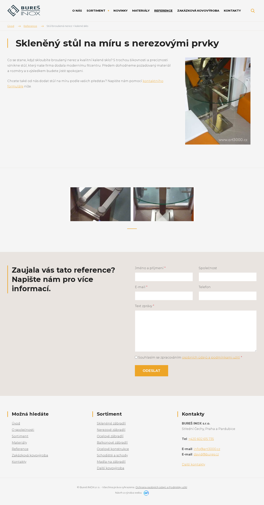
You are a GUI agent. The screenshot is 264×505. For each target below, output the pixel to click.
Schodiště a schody (112, 455)
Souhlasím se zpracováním (189, 357)
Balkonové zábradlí (112, 442)
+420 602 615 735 (201, 439)
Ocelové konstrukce (113, 449)
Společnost (208, 268)
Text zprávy (144, 306)
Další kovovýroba (110, 468)
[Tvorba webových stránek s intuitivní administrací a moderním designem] (145, 492)
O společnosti (23, 430)
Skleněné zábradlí (111, 423)
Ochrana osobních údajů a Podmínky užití (161, 487)
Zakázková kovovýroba (30, 455)
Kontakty (19, 462)
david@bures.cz (206, 454)
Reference (20, 449)
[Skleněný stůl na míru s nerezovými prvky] (217, 101)
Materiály (19, 442)
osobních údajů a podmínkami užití (211, 357)
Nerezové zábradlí (111, 430)
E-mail (141, 287)
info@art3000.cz (207, 449)
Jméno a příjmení (150, 268)
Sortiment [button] (96, 10)
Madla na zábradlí (111, 462)
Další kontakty (193, 464)
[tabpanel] (100, 204)
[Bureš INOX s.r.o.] (23, 11)
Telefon (205, 287)
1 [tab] (132, 229)
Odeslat (151, 371)
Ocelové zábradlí (110, 436)
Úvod (16, 423)
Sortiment (20, 436)
